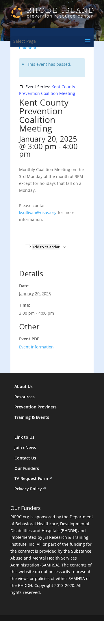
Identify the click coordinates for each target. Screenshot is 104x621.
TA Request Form (31, 478)
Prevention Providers (35, 407)
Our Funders (26, 468)
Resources (24, 396)
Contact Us (25, 458)
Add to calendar (46, 246)
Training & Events (31, 417)
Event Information (36, 347)
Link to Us (24, 437)
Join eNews (25, 447)
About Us (23, 386)
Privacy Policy (28, 488)
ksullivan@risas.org (38, 212)
